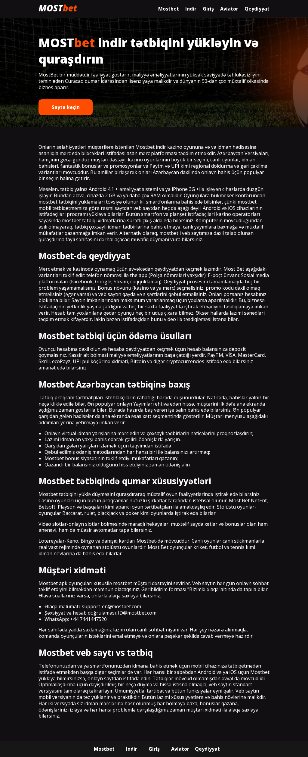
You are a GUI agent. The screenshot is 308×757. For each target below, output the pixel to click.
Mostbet (168, 8)
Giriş (208, 8)
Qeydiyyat (257, 8)
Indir (190, 8)
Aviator (229, 8)
